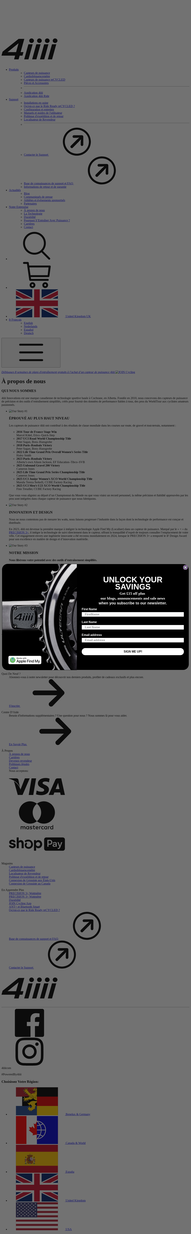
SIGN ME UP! (133, 651)
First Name (89, 609)
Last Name (89, 622)
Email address (92, 635)
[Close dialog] (185, 567)
